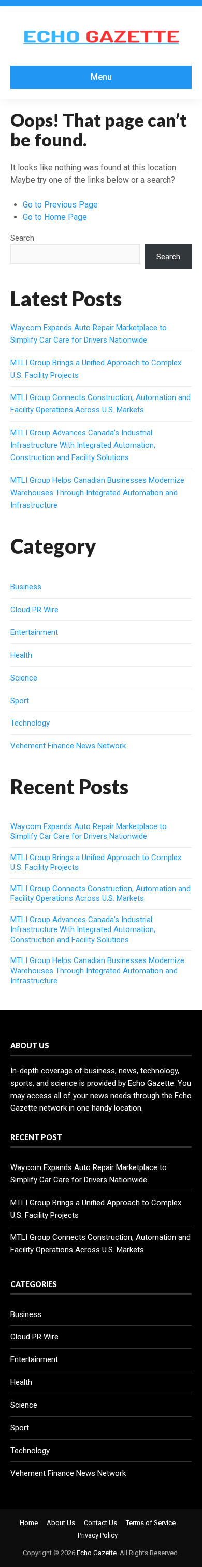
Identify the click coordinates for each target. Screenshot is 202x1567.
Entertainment (34, 632)
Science (23, 678)
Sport (19, 700)
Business (25, 587)
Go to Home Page (55, 217)
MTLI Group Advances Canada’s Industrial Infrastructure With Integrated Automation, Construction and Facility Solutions (82, 445)
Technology (30, 723)
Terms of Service (151, 1523)
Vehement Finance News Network (68, 745)
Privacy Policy (98, 1535)
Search (22, 238)
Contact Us (100, 1523)
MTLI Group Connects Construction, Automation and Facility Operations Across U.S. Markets (100, 894)
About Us (61, 1523)
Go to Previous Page (60, 205)
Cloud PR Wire (34, 609)
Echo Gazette (97, 1553)
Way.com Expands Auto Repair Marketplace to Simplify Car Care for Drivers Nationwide (88, 831)
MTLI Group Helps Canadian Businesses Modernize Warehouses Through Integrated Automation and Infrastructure (97, 493)
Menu (101, 77)
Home (29, 1523)
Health (21, 655)
